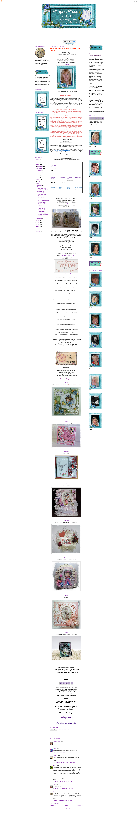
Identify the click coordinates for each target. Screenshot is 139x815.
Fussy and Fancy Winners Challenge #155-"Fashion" (42, 214)
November (40, 168)
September (40, 172)
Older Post (80, 805)
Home (66, 805)
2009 (38, 231)
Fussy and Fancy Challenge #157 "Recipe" (41, 204)
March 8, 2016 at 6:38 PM (62, 800)
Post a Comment (54, 803)
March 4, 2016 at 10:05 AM (63, 788)
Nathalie (66, 557)
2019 (38, 159)
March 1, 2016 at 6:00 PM (62, 781)
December (40, 166)
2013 (38, 224)
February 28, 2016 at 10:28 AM (64, 762)
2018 (38, 161)
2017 (38, 162)
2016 (38, 164)
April (38, 181)
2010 (38, 230)
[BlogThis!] (52, 730)
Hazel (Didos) (56, 741)
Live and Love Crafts (68, 255)
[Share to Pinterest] (56, 730)
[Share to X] (53, 730)
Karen (54, 765)
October (39, 170)
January (39, 218)
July (38, 175)
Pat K (66, 596)
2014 (38, 222)
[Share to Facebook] (54, 730)
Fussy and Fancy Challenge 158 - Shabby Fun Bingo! (42, 188)
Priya (54, 784)
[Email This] (50, 730)
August (39, 174)
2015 (38, 220)
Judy (66, 64)
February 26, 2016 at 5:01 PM (63, 745)
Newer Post (53, 805)
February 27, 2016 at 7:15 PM (63, 752)
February (39, 185)
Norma (66, 382)
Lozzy (66, 421)
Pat (54, 791)
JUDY (66, 203)
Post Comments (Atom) (63, 808)
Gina (66, 484)
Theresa (66, 451)
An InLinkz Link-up (55, 727)
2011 (37, 228)
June (38, 177)
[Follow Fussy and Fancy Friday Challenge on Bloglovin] (69, 42)
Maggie (55, 755)
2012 (38, 226)
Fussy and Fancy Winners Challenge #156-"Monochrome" (43, 199)
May (38, 179)
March (39, 183)
